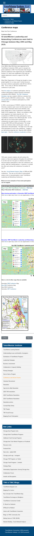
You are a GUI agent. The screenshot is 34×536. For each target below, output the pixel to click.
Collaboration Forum (8, 473)
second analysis (5, 99)
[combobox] (10, 15)
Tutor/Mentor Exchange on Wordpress (13, 497)
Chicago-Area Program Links (10, 431)
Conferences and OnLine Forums (12, 377)
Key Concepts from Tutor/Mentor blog (13, 493)
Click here (29, 188)
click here (25, 189)
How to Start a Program (9, 374)
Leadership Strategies (9, 360)
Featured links (7, 448)
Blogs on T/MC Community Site (11, 514)
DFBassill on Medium (9, 507)
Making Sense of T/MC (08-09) (11, 518)
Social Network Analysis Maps (15, 171)
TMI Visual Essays (8, 412)
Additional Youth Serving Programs (12, 438)
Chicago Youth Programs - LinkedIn (12, 462)
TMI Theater (6, 409)
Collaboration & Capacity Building (12, 367)
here (5, 195)
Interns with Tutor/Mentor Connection (13, 511)
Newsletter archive (8, 402)
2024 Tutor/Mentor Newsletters (11, 398)
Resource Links (7, 445)
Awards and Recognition (9, 476)
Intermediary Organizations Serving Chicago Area (16, 469)
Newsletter (6, 384)
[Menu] (4, 3)
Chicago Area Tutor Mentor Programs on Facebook (16, 441)
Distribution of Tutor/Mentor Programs (13, 356)
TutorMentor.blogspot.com (10, 486)
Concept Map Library (8, 405)
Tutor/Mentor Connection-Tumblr (11, 500)
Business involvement (9, 363)
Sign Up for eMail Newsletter (10, 388)
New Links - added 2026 (9, 452)
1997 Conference (11, 289)
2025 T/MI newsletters (9, 391)
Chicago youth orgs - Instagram (11, 455)
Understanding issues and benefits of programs (15, 353)
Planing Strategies (8, 370)
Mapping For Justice (8, 490)
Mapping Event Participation (10, 416)
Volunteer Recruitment (9, 381)
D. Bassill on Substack (9, 504)
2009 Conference (11, 283)
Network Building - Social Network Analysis (14, 521)
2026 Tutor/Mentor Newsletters (11, 395)
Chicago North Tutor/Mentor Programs (13, 434)
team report (4, 132)
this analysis (7, 90)
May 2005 (4, 285)
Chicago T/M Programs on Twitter (12, 459)
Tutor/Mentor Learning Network (11, 349)
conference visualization (19, 132)
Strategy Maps (7, 466)
